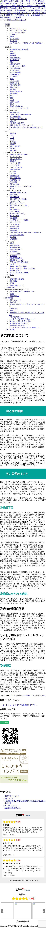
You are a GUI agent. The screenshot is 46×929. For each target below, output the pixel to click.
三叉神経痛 (13, 77)
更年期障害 (13, 93)
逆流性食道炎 (14, 60)
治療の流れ (13, 308)
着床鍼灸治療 (14, 112)
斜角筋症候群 (14, 245)
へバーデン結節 (15, 254)
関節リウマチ (14, 87)
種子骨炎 (13, 237)
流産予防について (11, 796)
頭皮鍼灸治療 (14, 102)
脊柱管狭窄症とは (16, 258)
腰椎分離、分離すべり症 (18, 192)
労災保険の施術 (15, 317)
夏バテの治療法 (15, 270)
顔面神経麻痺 (14, 74)
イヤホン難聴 (14, 70)
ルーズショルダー (16, 157)
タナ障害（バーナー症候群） (20, 220)
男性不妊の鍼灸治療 (17, 123)
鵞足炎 (12, 207)
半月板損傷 (13, 218)
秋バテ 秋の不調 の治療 (19, 273)
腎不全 (12, 283)
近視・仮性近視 (15, 58)
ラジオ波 (13, 142)
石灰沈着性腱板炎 (16, 249)
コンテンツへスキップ (17, 20)
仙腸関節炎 (13, 195)
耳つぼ (12, 140)
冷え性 (12, 96)
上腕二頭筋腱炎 (15, 169)
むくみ (12, 100)
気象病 (12, 62)
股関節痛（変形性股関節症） (20, 262)
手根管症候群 (14, 184)
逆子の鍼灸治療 (15, 117)
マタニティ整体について (18, 119)
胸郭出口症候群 (15, 247)
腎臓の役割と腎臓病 (17, 279)
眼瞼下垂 (13, 55)
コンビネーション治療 (17, 32)
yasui (43, 696)
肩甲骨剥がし (14, 251)
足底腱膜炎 (13, 239)
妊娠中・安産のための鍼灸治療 (20, 114)
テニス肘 (13, 171)
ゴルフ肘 (13, 173)
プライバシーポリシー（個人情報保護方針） (25, 327)
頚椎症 (12, 243)
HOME (7, 24)
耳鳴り (12, 79)
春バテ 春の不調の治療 (18, 266)
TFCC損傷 (13, 182)
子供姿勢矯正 (14, 296)
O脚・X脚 (13, 150)
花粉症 (12, 104)
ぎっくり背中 (14, 39)
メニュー (4, 20)
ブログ (12, 696)
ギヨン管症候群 (15, 178)
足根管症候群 (14, 228)
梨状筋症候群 (14, 197)
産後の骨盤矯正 (15, 146)
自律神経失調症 (15, 64)
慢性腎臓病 (13, 281)
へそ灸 (12, 138)
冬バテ (12, 275)
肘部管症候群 (14, 176)
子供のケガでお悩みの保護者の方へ (22, 292)
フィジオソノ (14, 28)
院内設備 (13, 302)
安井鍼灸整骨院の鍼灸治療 (19, 49)
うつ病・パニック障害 (17, 66)
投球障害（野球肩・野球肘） (20, 155)
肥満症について (29, 705)
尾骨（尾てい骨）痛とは (18, 199)
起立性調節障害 (15, 72)
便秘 (11, 98)
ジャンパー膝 (14, 211)
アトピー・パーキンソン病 (19, 108)
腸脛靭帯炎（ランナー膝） (19, 205)
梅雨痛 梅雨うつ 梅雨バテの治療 (22, 268)
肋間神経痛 (13, 256)
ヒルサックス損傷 (16, 167)
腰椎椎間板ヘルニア (17, 260)
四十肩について (10, 805)
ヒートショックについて (11, 705)
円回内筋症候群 (15, 180)
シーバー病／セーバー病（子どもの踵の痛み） (26, 232)
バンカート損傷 (15, 163)
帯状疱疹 (13, 89)
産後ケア (13, 121)
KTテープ (13, 34)
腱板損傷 (13, 161)
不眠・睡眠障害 (15, 68)
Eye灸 (12, 136)
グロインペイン (15, 201)
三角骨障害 (13, 230)
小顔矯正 (13, 144)
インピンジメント (16, 159)
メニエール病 (14, 81)
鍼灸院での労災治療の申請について (22, 319)
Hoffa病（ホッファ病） (18, 214)
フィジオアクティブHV (18, 30)
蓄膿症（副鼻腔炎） (17, 106)
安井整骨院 (9, 298)
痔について (8, 798)
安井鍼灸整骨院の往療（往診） (20, 321)
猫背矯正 (13, 148)
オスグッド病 (14, 216)
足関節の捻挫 (14, 226)
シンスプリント (15, 222)
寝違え (12, 36)
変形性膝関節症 (15, 209)
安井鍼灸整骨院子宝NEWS (19, 323)
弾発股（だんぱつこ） (17, 203)
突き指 (12, 188)
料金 (11, 310)
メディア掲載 (10, 329)
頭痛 (11, 51)
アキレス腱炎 (14, 224)
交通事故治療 (10, 287)
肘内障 (12, 294)
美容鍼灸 (13, 133)
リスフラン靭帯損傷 (17, 235)
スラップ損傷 (14, 165)
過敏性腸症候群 (15, 85)
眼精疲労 (13, 53)
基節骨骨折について (12, 808)
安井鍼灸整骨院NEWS (17, 325)
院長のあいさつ (15, 300)
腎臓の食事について (17, 285)
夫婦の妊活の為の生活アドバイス (21, 125)
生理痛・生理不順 (16, 91)
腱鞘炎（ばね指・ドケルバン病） (21, 186)
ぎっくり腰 (13, 41)
